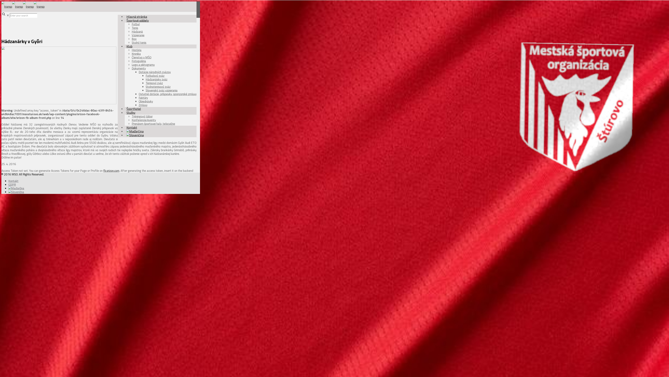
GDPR (12, 184)
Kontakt (13, 181)
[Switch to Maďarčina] (16, 188)
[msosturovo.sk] (23, 7)
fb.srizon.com (111, 170)
